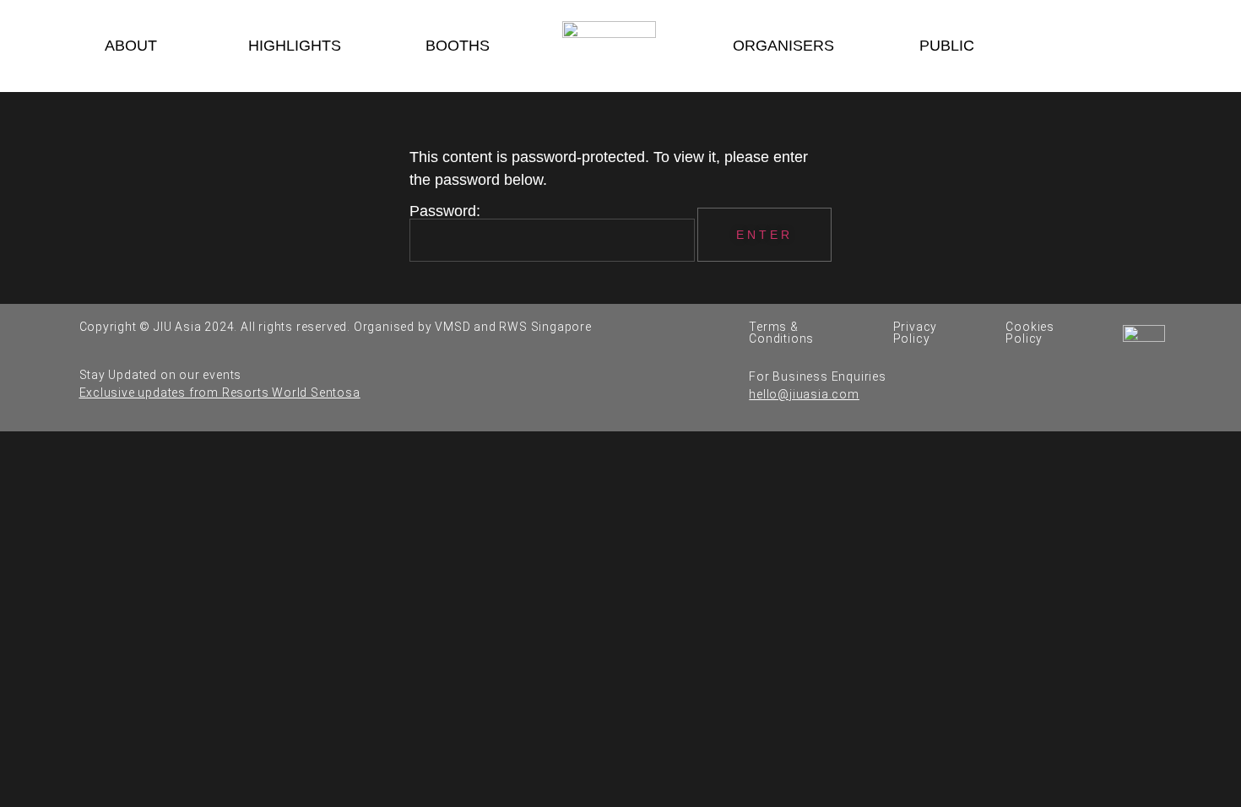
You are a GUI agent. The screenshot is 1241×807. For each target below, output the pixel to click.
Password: (444, 211)
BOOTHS (457, 45)
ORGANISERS (783, 45)
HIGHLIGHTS (294, 45)
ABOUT (131, 45)
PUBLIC (946, 45)
